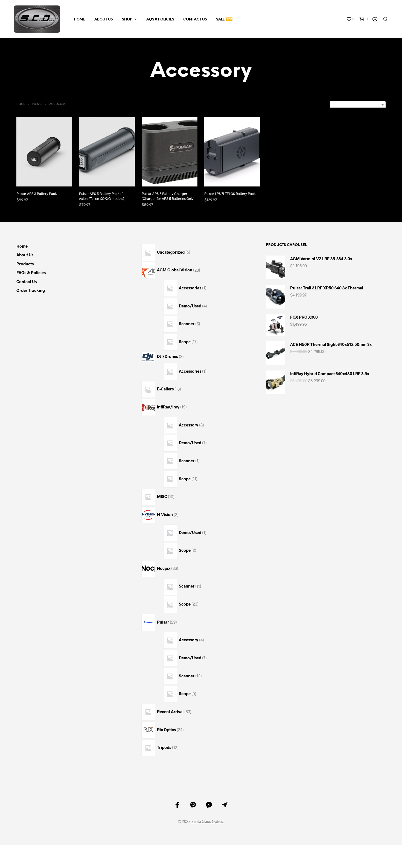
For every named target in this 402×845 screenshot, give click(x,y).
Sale (220, 19)
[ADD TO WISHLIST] (44, 176)
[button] (350, 19)
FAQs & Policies (159, 19)
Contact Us (195, 19)
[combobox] (358, 105)
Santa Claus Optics (207, 821)
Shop (127, 19)
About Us (103, 19)
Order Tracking (30, 290)
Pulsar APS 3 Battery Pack (36, 193)
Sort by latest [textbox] (366, 104)
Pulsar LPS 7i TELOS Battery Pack (230, 193)
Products (25, 263)
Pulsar (37, 104)
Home (79, 19)
